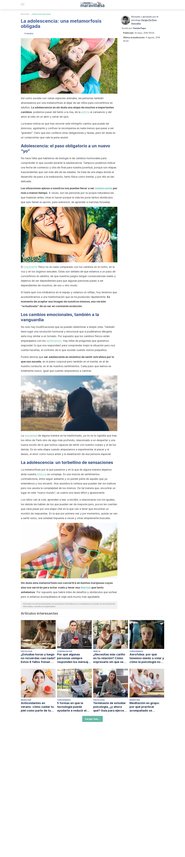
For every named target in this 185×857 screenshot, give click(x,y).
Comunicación (64, 651)
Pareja (96, 651)
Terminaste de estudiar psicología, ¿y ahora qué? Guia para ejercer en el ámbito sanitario (109, 706)
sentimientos (53, 340)
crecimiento (31, 266)
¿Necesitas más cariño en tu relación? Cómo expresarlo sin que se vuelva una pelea (109, 658)
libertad (86, 587)
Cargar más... (92, 718)
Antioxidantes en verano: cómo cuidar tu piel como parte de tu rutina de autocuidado (37, 706)
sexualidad (31, 435)
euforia (85, 112)
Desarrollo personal (41, 14)
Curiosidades (136, 651)
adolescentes (103, 188)
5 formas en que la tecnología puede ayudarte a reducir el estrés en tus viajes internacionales (71, 706)
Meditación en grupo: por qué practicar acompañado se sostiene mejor (145, 706)
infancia (41, 474)
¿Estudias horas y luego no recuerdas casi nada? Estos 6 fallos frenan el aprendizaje (38, 658)
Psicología (26, 651)
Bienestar (25, 14)
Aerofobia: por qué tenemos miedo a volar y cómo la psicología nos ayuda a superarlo (147, 658)
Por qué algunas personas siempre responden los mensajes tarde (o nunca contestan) (74, 658)
